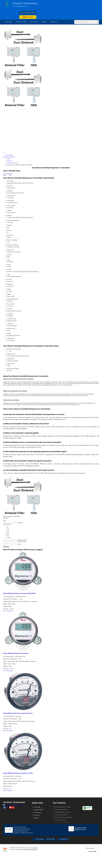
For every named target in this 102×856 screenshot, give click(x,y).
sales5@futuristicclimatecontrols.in (15, 805)
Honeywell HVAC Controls (61, 809)
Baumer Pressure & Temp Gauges (63, 817)
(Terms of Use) (34, 847)
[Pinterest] (13, 808)
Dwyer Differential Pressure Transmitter (16, 653)
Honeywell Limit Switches (61, 815)
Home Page (8, 21)
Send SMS (52, 839)
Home (8, 158)
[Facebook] (4, 808)
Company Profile (21, 21)
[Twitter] (7, 808)
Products (9, 160)
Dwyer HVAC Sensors (12, 163)
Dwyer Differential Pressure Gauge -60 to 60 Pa (18, 713)
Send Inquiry (29, 17)
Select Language (92, 851)
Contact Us (53, 21)
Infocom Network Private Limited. (29, 849)
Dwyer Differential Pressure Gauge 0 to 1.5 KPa (18, 773)
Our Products (34, 21)
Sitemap (36, 818)
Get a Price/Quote (8, 173)
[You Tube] (10, 808)
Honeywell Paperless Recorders (63, 812)
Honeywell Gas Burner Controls (62, 807)
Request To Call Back (8, 157)
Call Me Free (64, 839)
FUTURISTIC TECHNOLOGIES (24, 4)
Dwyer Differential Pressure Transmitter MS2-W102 (19, 593)
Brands (44, 21)
